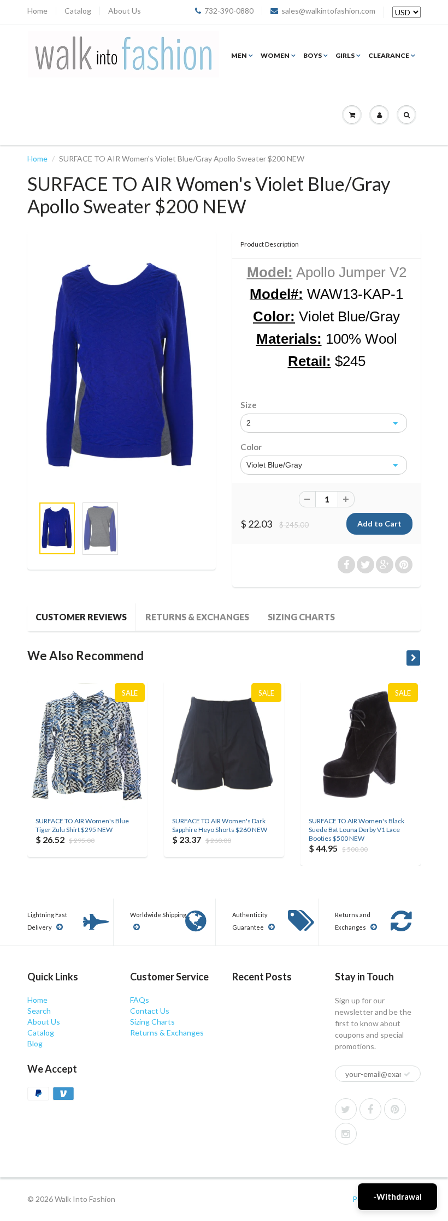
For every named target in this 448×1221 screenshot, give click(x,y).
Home (37, 11)
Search (39, 1010)
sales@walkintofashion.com (328, 11)
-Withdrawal (397, 1196)
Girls (345, 55)
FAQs (139, 999)
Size (248, 405)
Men (239, 55)
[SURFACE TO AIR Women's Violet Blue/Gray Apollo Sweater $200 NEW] (122, 369)
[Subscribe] (407, 1074)
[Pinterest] (395, 1109)
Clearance (388, 55)
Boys (312, 55)
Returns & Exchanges (197, 617)
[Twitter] (346, 1109)
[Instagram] (346, 1134)
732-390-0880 (229, 11)
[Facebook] (370, 1109)
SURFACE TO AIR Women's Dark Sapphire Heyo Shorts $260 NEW (219, 825)
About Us (124, 11)
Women (275, 55)
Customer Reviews (81, 617)
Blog (35, 1043)
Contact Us (149, 1010)
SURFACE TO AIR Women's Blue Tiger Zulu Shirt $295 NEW (82, 825)
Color (251, 447)
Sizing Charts (301, 617)
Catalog (77, 11)
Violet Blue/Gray (274, 464)
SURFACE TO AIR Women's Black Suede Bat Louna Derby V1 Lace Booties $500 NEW (356, 829)
